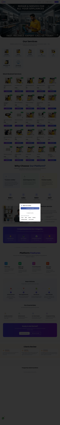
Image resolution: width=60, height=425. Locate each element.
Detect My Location (30, 208)
